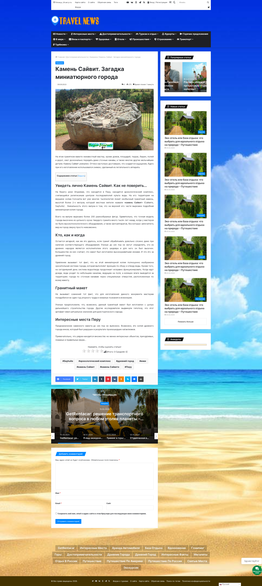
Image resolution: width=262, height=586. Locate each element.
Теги (116, 2)
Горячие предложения (195, 34)
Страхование (164, 39)
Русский (225, 584)
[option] (104, 416)
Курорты (169, 34)
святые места (197, 561)
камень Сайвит (86, 367)
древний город (125, 361)
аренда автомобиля (126, 548)
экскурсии (131, 567)
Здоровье (103, 39)
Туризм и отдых (148, 34)
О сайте (91, 2)
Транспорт (185, 39)
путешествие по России (165, 561)
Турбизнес (61, 44)
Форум (78, 7)
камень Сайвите (110, 367)
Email (58, 503)
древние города (118, 554)
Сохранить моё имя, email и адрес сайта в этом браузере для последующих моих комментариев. (102, 513)
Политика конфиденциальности (196, 581)
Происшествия (140, 39)
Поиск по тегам (173, 581)
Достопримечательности (116, 34)
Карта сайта (80, 2)
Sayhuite (68, 361)
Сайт (108, 503)
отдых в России (66, 561)
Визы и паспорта (80, 39)
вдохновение (177, 548)
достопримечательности (84, 554)
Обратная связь (104, 2)
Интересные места (83, 34)
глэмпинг (197, 548)
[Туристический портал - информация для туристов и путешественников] (75, 20)
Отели (120, 39)
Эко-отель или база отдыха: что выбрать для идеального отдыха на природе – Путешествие (184, 141)
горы (58, 554)
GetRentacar (66, 548)
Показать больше (185, 322)
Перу (129, 367)
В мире (59, 39)
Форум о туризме (120, 581)
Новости (61, 34)
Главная (61, 57)
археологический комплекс (95, 361)
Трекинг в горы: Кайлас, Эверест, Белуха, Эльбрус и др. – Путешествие (104, 416)
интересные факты (174, 554)
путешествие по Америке (125, 561)
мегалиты (200, 554)
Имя (58, 493)
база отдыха (153, 548)
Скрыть (81, 176)
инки (143, 361)
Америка (94, 57)
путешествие (92, 561)
